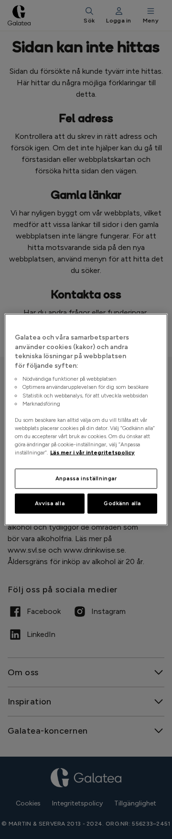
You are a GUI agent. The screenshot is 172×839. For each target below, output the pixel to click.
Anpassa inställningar (86, 478)
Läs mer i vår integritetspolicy (92, 452)
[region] (86, 420)
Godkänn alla (122, 503)
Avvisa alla (49, 503)
